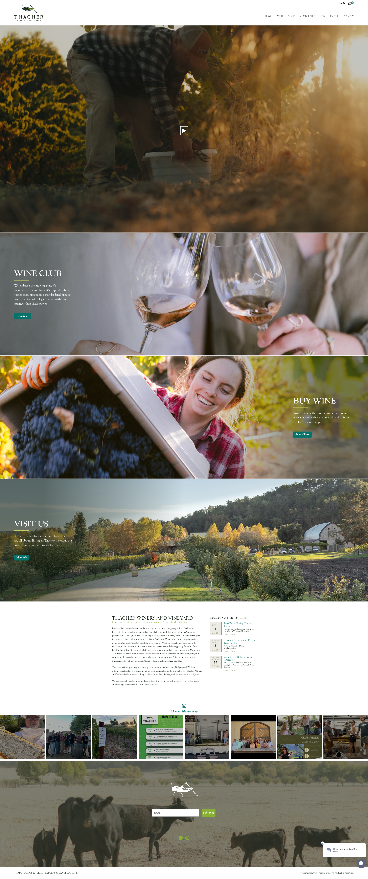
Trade (18, 873)
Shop (291, 16)
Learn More (22, 316)
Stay (322, 16)
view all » (243, 617)
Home (268, 16)
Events (334, 16)
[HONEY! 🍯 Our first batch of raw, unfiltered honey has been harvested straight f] (22, 737)
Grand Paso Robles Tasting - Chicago (239, 658)
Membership (307, 16)
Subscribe (208, 812)
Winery (349, 16)
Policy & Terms (33, 873)
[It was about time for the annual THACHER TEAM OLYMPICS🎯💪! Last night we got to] (68, 737)
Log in (342, 3)
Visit (280, 16)
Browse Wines (302, 434)
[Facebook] (181, 838)
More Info (21, 557)
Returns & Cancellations (61, 873)
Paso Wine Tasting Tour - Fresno (237, 625)
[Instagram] (187, 838)
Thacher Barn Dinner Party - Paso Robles (239, 641)
